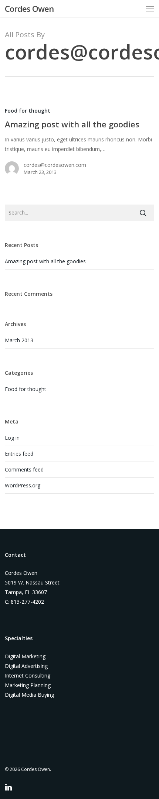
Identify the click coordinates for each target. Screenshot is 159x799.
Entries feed (19, 453)
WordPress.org (22, 485)
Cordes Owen (29, 8)
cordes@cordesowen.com (55, 164)
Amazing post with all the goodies (45, 261)
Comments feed (24, 469)
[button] (150, 8)
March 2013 (19, 340)
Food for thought (27, 110)
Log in (12, 437)
